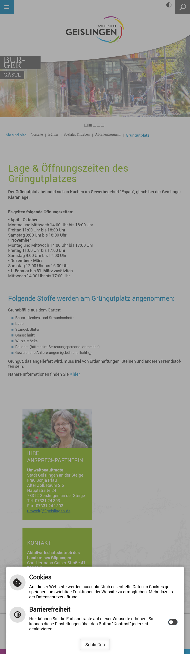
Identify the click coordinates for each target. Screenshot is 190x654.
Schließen (95, 644)
